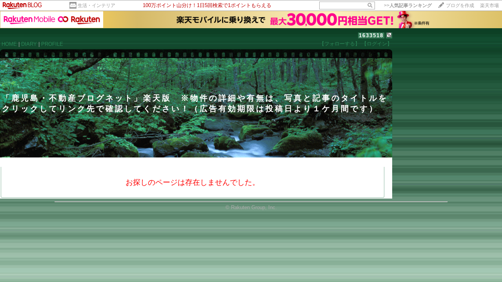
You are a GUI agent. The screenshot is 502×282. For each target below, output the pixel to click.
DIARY (29, 44)
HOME (9, 44)
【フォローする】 (339, 44)
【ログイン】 (377, 44)
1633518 (371, 35)
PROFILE (52, 44)
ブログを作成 (460, 5)
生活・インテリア (96, 5)
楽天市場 (489, 5)
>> (408, 5)
